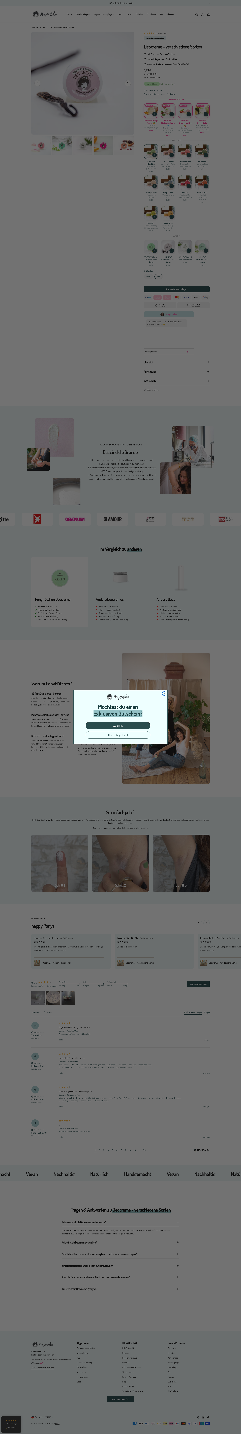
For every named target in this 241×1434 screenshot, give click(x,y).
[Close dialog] (164, 693)
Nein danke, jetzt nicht (118, 735)
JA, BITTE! (118, 725)
